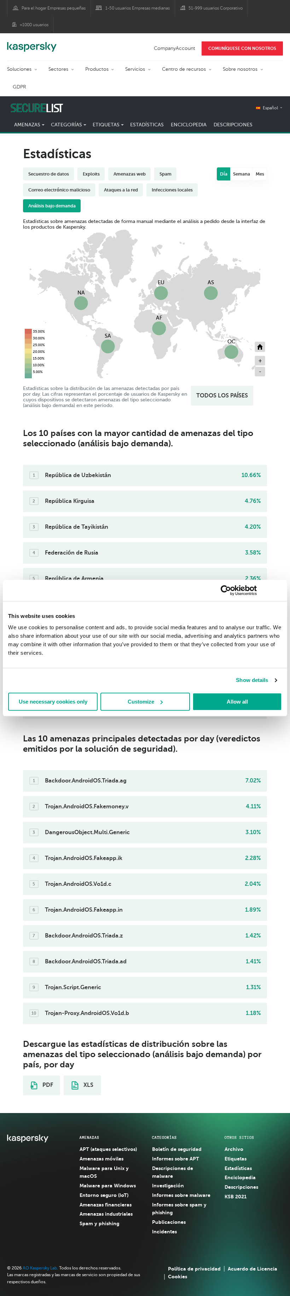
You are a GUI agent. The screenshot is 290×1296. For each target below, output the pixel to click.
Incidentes (164, 1231)
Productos (97, 69)
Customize (141, 702)
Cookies (177, 1276)
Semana (241, 174)
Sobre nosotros (240, 69)
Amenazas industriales (106, 1214)
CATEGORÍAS (164, 1137)
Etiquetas (235, 1159)
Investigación (168, 1185)
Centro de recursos (184, 69)
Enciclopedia (189, 124)
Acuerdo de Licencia (252, 1269)
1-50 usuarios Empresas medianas (137, 8)
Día (223, 174)
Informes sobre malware (181, 1195)
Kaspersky (32, 43)
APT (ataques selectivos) (108, 1149)
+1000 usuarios (34, 24)
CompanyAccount (174, 48)
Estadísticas (147, 124)
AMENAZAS (89, 1137)
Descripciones (233, 124)
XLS (87, 1085)
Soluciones (19, 69)
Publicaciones (169, 1222)
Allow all (237, 702)
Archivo (234, 1149)
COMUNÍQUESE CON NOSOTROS (242, 48)
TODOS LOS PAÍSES (222, 395)
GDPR (19, 87)
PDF (47, 1085)
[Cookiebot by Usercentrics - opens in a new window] (226, 590)
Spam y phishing (99, 1223)
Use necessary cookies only (53, 702)
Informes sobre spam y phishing (179, 1209)
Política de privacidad (194, 1269)
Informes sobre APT (175, 1159)
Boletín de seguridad (177, 1149)
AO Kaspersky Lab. (40, 1268)
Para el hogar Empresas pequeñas (54, 8)
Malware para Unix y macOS (104, 1172)
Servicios (135, 69)
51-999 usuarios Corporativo (215, 8)
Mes (260, 174)
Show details (252, 680)
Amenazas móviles (101, 1159)
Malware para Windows (108, 1185)
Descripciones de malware (172, 1172)
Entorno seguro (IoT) (104, 1195)
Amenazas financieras (106, 1205)
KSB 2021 (235, 1196)
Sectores (58, 69)
